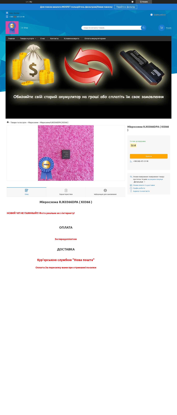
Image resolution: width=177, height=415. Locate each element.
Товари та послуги (18, 122)
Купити (149, 156)
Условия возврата (71, 38)
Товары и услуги (27, 38)
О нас (42, 38)
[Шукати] (143, 27)
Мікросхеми (33, 122)
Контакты (54, 38)
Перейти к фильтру (125, 7)
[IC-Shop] (12, 27)
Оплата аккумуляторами (95, 38)
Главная (11, 38)
